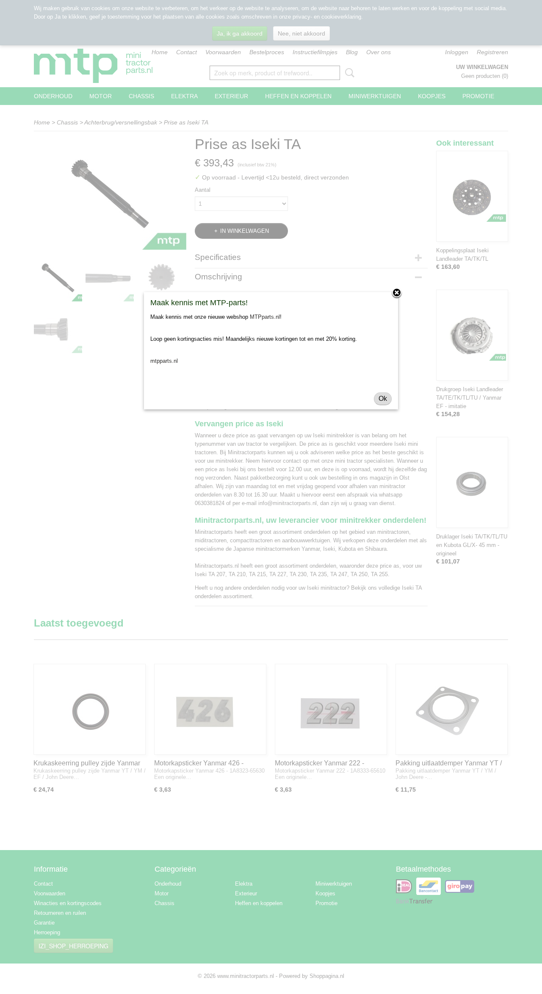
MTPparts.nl (265, 317)
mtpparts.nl (164, 361)
